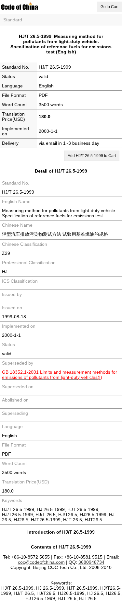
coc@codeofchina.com (41, 562)
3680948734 (91, 562)
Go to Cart (109, 7)
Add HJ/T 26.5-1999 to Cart (92, 155)
